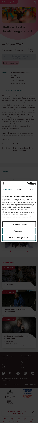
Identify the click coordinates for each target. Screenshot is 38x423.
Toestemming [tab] (7, 189)
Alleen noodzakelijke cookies (19, 238)
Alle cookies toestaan (19, 224)
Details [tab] (19, 189)
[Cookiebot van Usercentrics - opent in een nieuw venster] (27, 183)
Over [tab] (31, 189)
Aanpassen (18, 231)
